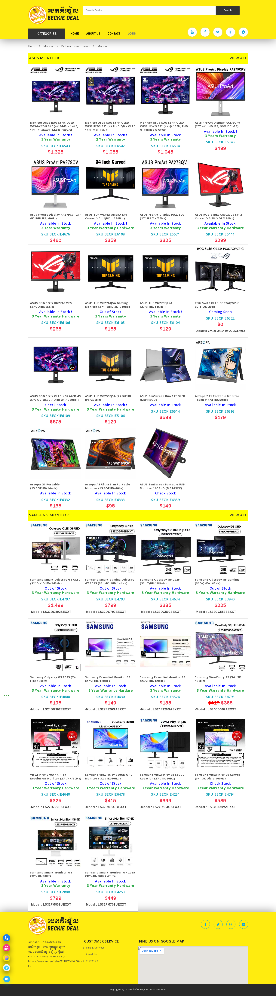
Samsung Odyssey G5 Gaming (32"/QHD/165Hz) (217, 581)
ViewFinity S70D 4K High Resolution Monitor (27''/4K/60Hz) (55, 776)
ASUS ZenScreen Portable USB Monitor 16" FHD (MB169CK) (162, 486)
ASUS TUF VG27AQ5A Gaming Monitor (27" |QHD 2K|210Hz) (107, 304)
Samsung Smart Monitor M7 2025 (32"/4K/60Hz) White (110, 874)
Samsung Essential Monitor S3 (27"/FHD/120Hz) (107, 679)
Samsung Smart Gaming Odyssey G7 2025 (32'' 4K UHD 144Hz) (109, 581)
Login (132, 34)
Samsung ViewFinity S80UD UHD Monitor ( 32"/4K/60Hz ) (109, 776)
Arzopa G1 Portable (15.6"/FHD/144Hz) (45, 486)
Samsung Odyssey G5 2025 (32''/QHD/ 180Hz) (160, 581)
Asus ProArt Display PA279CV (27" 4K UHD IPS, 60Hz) (55, 216)
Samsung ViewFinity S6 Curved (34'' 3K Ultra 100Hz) (218, 776)
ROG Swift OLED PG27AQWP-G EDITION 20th (217, 304)
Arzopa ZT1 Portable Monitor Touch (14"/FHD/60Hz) (217, 398)
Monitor (48, 46)
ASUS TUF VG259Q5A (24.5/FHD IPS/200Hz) (108, 398)
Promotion (92, 961)
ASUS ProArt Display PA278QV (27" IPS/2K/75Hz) (162, 216)
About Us (93, 34)
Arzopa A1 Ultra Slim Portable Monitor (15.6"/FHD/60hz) (107, 486)
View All (238, 57)
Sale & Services (95, 948)
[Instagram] (230, 32)
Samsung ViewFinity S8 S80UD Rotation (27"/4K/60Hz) (162, 776)
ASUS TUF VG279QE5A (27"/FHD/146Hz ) (156, 304)
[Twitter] (217, 32)
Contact (114, 34)
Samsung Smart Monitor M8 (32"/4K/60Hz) (51, 874)
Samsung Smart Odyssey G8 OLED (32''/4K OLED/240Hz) (55, 581)
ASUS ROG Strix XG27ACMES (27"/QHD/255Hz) (51, 304)
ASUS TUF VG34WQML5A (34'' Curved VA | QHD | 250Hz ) (107, 216)
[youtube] (192, 32)
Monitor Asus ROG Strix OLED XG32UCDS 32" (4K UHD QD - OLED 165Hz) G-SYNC (110, 126)
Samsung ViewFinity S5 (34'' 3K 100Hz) (218, 679)
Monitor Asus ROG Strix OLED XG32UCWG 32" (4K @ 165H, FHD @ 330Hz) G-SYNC (164, 126)
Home (75, 34)
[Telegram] (243, 32)
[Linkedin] (243, 924)
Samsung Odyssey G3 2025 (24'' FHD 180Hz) (53, 679)
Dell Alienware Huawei (75, 46)
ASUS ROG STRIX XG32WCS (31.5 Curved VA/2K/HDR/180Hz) (219, 216)
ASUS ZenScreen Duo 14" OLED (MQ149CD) (162, 398)
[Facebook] (205, 32)
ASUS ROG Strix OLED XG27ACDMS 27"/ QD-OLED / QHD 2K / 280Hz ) (55, 398)
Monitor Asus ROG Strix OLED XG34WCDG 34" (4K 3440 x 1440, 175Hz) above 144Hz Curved (54, 126)
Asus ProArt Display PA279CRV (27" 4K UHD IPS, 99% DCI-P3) (217, 124)
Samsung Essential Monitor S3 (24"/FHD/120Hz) (162, 679)
